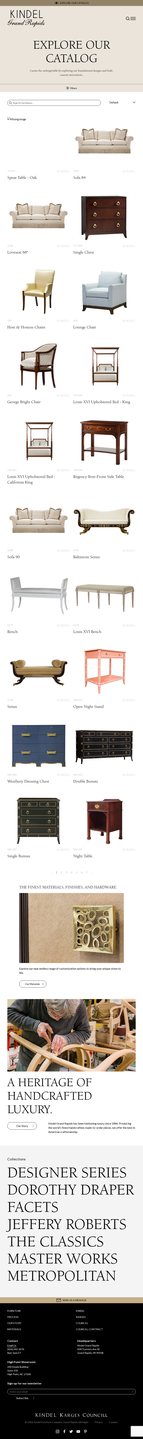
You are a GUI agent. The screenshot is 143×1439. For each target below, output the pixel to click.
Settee (38, 677)
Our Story (14, 1323)
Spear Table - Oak (38, 148)
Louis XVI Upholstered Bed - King (104, 373)
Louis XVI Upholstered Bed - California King (38, 450)
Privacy (99, 1422)
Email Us (11, 1345)
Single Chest (104, 223)
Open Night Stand (104, 677)
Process (12, 1316)
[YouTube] (78, 1431)
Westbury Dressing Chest (38, 752)
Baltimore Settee (104, 528)
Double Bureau (104, 752)
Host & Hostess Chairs (38, 298)
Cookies (113, 1422)
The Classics (55, 1241)
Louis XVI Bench (104, 603)
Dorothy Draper (70, 1190)
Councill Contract (89, 1329)
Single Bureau (38, 827)
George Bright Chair (38, 373)
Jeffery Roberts (66, 1224)
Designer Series (67, 1172)
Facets (32, 1207)
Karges (81, 1316)
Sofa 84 (104, 148)
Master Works (62, 1258)
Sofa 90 (38, 528)
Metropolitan (61, 1276)
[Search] (10, 102)
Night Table (104, 827)
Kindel (80, 1310)
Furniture (14, 1310)
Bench (38, 603)
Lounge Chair (104, 298)
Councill (82, 1323)
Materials (14, 1329)
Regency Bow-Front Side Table (104, 447)
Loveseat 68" (38, 223)
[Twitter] (71, 1431)
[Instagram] (57, 1431)
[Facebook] (64, 1431)
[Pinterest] (85, 1431)
